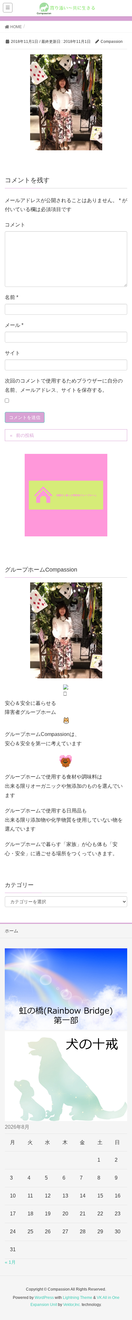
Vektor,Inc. (72, 1304)
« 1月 (10, 1262)
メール (14, 325)
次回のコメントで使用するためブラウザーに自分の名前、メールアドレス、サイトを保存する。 (64, 385)
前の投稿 (25, 435)
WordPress (44, 1297)
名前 (11, 297)
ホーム (11, 930)
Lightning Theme (77, 1297)
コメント (15, 224)
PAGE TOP (122, 1274)
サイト (12, 353)
